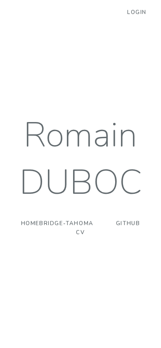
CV (80, 232)
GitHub (128, 223)
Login (137, 12)
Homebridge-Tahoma (57, 223)
